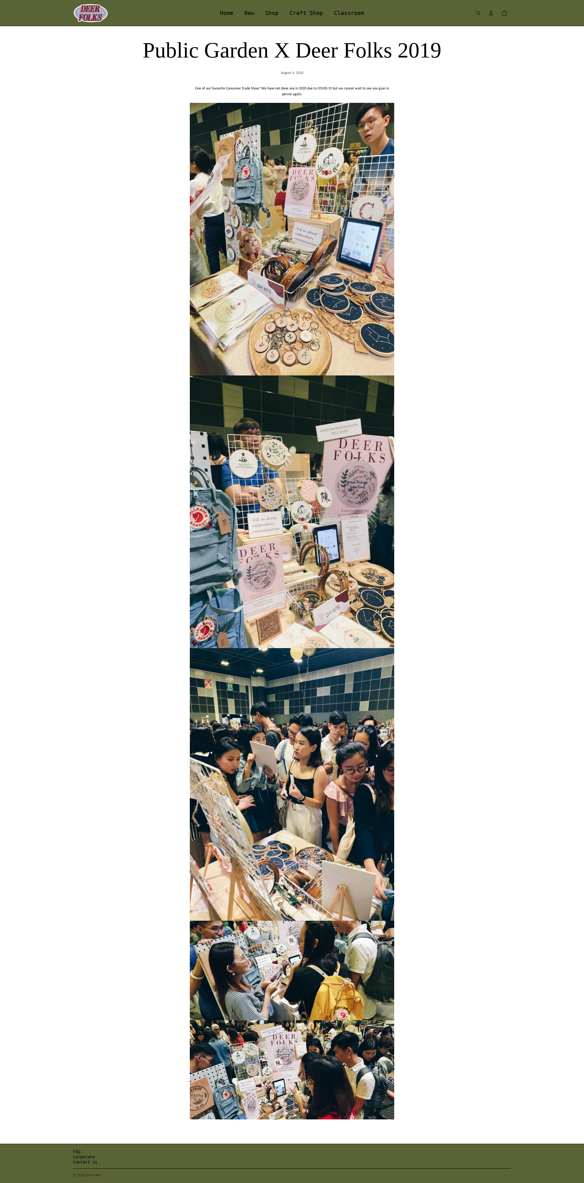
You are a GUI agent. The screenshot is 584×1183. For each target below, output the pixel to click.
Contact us (85, 1162)
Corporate (84, 1156)
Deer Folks (93, 1175)
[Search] (478, 13)
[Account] (491, 13)
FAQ (76, 1151)
